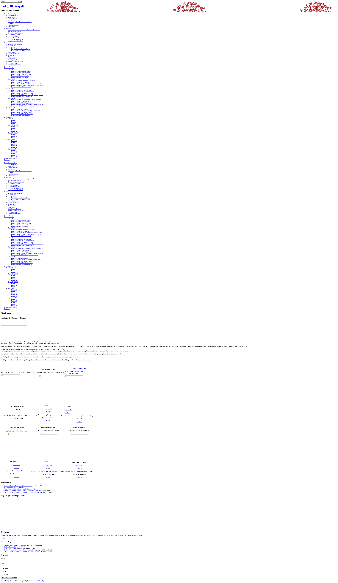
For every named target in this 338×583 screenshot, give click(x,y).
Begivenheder (8, 66)
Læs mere (3, 538)
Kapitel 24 (14, 155)
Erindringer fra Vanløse (14, 60)
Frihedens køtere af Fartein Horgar (20, 50)
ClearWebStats (36, 581)
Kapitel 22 (14, 152)
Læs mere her (16, 409)
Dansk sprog (7, 28)
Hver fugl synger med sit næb (16, 33)
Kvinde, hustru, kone (13, 53)
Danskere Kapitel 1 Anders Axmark (21, 71)
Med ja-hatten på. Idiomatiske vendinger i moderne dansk (24, 30)
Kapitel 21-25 (11, 107)
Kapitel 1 (13, 120)
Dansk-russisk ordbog (79, 368)
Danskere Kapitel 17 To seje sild (20, 101)
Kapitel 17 (14, 142)
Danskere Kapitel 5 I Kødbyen (19, 77)
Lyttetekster (7, 117)
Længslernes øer (12, 55)
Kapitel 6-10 (11, 79)
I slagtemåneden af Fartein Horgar (20, 49)
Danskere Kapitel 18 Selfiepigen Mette (22, 103)
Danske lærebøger (13, 15)
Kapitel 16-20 (11, 98)
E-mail (3, 563)
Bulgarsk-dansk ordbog (48, 427)
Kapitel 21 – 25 (12, 149)
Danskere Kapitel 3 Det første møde (21, 74)
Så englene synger (13, 36)
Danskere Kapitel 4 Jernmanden (20, 76)
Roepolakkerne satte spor (15, 44)
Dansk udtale (11, 17)
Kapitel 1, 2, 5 (12, 118)
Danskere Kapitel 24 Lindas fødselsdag (22, 114)
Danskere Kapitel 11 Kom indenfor (21, 90)
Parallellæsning (12, 26)
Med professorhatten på (14, 31)
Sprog (4, 571)
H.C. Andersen (12, 57)
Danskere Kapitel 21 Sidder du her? (21, 109)
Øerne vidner (11, 52)
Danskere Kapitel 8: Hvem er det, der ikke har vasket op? (27, 84)
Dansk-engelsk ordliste (10, 158)
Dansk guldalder (12, 58)
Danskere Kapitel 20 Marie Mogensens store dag (24, 106)
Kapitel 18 (14, 144)
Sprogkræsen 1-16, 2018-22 (15, 41)
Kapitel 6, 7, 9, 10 (13, 125)
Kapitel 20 (14, 147)
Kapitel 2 (13, 122)
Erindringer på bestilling (14, 64)
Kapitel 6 (13, 126)
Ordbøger (10, 23)
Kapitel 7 (13, 128)
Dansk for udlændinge (10, 14)
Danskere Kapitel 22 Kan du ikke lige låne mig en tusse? (27, 110)
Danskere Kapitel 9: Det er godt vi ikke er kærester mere (27, 85)
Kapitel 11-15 (11, 88)
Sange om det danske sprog (15, 39)
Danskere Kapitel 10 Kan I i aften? (21, 87)
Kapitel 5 (13, 123)
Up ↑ (43, 581)
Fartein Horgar (12, 47)
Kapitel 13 (14, 136)
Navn (3, 558)
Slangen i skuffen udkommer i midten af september (18, 486)
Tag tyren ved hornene (14, 34)
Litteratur (6, 42)
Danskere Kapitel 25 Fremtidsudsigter (21, 115)
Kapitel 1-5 (11, 69)
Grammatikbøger (12, 18)
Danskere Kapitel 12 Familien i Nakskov (22, 91)
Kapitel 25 (14, 156)
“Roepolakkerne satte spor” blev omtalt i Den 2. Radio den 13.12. (22, 492)
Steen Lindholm (12, 63)
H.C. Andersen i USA (10, 487)
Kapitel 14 (14, 137)
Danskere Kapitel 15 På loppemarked (21, 96)
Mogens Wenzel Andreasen (15, 61)
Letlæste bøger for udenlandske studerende (20, 22)
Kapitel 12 (14, 134)
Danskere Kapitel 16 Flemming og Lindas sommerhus (26, 99)
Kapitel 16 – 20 (12, 139)
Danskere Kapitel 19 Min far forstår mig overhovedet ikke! (27, 104)
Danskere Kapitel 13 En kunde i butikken (22, 93)
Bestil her (7, 160)
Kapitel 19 (14, 145)
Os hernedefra (12, 45)
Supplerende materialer (14, 25)
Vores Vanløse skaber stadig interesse (14, 489)
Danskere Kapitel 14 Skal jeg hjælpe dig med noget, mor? (27, 95)
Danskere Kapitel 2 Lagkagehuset (20, 72)
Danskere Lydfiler (9, 68)
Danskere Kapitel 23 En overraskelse (21, 112)
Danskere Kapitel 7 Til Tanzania (20, 82)
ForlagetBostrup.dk (12, 6)
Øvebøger (10, 20)
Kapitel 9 (13, 130)
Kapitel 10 (14, 131)
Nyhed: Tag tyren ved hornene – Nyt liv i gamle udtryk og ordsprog (23, 490)
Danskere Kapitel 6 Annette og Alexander (23, 80)
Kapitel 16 (14, 141)
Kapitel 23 (14, 153)
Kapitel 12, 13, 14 (13, 133)
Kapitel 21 (14, 150)
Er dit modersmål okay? (14, 38)
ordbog (48, 369)
